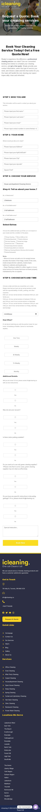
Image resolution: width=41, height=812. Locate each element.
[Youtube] (10, 613)
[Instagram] (13, 613)
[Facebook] (3, 613)
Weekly (16, 346)
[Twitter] (7, 613)
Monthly (16, 371)
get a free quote (16, 66)
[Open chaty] (35, 807)
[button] (37, 4)
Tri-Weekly (16, 363)
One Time (16, 338)
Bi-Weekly (16, 355)
